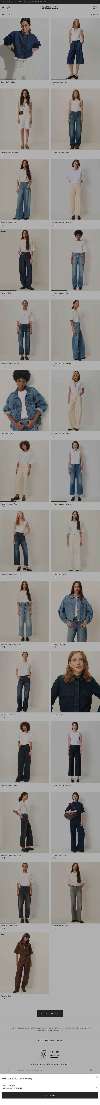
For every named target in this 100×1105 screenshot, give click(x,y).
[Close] (97, 1077)
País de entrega (8, 1086)
